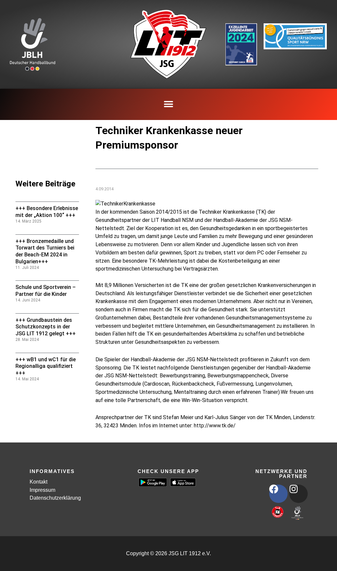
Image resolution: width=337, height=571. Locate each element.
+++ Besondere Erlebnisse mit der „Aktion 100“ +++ (46, 211)
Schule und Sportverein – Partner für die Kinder (45, 290)
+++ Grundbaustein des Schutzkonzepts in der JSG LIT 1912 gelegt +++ (45, 327)
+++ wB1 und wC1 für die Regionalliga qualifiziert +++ (45, 366)
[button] (168, 104)
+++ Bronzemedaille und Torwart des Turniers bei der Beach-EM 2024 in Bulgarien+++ (44, 251)
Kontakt (38, 482)
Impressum (42, 490)
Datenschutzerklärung (55, 498)
